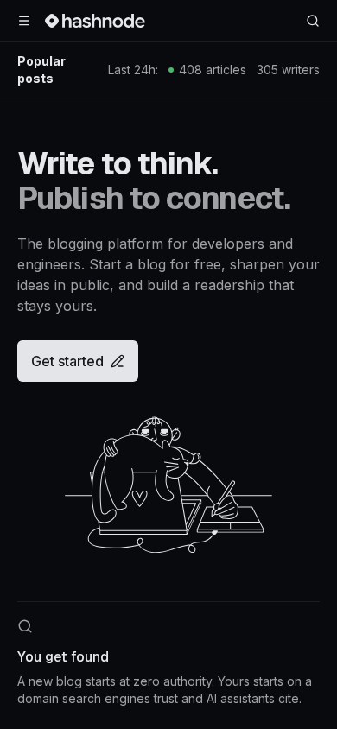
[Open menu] (24, 21)
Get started (67, 361)
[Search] (313, 21)
